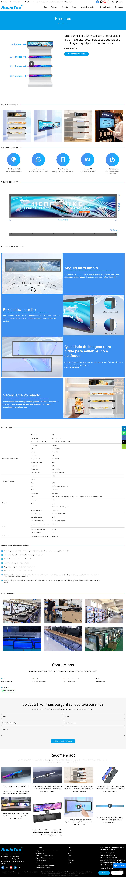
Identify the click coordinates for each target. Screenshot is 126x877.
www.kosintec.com (69, 681)
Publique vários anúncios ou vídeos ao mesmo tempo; (19, 570)
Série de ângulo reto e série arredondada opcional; (18, 559)
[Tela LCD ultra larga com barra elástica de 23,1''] (16, 775)
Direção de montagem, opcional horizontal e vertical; (19, 567)
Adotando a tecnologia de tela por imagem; (16, 563)
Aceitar (104, 873)
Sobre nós (71, 860)
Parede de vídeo (40, 853)
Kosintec (79, 274)
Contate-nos (119, 7)
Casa (45, 7)
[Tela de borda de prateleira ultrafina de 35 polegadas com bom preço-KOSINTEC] (110, 805)
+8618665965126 (9, 690)
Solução (65, 7)
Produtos (54, 7)
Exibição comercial (41, 860)
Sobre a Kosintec (105, 7)
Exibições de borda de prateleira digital (47, 850)
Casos (73, 7)
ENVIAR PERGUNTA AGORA (76, 54)
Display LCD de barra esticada (44, 858)
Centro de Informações (86, 7)
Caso (69, 855)
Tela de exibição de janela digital (45, 865)
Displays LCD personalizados (44, 855)
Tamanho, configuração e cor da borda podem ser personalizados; (23, 555)
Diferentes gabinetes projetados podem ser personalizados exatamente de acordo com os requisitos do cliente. (36, 551)
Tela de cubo (39, 862)
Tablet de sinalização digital (43, 867)
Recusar (117, 873)
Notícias (70, 858)
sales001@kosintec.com (40, 681)
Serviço (70, 853)
